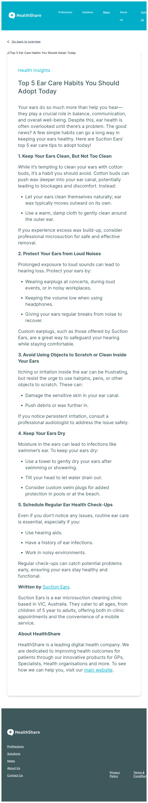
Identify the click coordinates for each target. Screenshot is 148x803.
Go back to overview (26, 41)
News (106, 12)
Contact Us (15, 775)
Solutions (13, 753)
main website (98, 670)
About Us (13, 768)
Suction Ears (56, 587)
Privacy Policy (115, 774)
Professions (15, 746)
